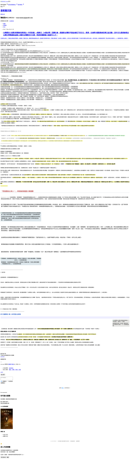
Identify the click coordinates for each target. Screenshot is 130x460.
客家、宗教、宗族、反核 (15, 369)
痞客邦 (10, 364)
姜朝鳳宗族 (6, 10)
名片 (4, 27)
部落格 (4, 25)
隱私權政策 (72, 441)
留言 (13, 364)
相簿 (4, 23)
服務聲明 (78, 441)
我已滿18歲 (3, 457)
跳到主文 (3, 14)
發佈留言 (3, 382)
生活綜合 (11, 21)
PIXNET (54, 441)
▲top (2, 372)
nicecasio (2, 356)
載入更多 (3, 374)
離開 (8, 457)
